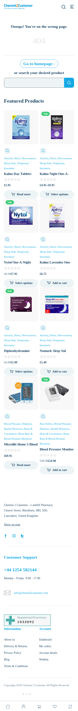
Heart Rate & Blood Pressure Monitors (54, 438)
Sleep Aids (10, 163)
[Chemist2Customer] (18, 6)
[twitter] (22, 535)
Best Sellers (46, 423)
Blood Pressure (12, 423)
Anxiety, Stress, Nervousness (20, 158)
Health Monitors (13, 428)
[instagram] (14, 535)
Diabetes (27, 423)
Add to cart (59, 283)
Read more (24, 194)
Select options (59, 194)
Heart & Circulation (51, 433)
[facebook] (5, 535)
